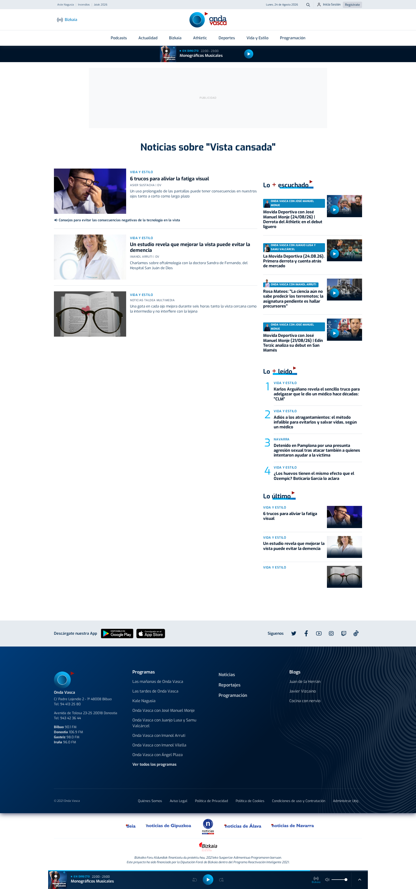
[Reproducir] (248, 54)
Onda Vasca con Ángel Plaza (157, 754)
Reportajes (229, 685)
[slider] (345, 879)
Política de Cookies (250, 801)
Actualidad (147, 37)
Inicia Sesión (332, 4)
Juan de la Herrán (304, 681)
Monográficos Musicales (201, 55)
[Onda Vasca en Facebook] (306, 633)
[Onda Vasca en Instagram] (331, 633)
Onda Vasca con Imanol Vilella (159, 745)
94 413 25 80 (70, 704)
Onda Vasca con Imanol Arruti (158, 735)
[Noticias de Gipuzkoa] (169, 826)
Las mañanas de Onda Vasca (157, 681)
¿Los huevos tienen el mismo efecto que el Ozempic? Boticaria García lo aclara (314, 476)
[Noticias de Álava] (243, 826)
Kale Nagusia (144, 700)
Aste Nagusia (65, 4)
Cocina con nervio (304, 700)
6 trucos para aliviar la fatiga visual (169, 179)
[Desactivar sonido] (327, 880)
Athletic (200, 37)
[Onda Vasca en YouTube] (318, 633)
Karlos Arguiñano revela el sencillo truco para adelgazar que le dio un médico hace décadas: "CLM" (317, 394)
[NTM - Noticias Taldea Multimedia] (208, 826)
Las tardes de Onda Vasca (155, 691)
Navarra (282, 439)
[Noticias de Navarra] (292, 826)
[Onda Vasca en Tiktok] (356, 633)
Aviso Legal (178, 801)
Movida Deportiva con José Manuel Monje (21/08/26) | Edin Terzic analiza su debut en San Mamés (293, 343)
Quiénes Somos (150, 801)
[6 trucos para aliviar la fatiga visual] (90, 191)
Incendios (84, 4)
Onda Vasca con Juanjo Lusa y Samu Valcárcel (164, 723)
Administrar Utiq (345, 801)
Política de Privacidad (211, 801)
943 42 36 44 (70, 718)
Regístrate (352, 5)
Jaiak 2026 (100, 4)
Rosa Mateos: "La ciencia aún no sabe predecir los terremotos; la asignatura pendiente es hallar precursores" (293, 299)
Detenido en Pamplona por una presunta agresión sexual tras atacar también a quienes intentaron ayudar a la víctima (317, 450)
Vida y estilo (141, 172)
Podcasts (119, 37)
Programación (292, 37)
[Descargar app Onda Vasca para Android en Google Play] (117, 633)
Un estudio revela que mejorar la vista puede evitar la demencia (190, 247)
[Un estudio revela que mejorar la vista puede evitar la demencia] (90, 257)
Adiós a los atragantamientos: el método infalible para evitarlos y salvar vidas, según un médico (315, 422)
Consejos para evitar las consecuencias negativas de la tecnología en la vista (119, 220)
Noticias (227, 675)
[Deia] (131, 826)
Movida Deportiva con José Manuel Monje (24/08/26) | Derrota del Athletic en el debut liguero (292, 219)
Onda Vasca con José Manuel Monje (163, 710)
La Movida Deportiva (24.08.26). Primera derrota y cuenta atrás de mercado (294, 261)
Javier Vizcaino (302, 691)
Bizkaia (175, 37)
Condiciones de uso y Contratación (298, 801)
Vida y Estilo (257, 37)
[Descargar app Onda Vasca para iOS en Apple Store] (150, 633)
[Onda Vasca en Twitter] (293, 633)
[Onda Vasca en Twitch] (343, 633)
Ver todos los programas (154, 764)
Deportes (227, 37)
